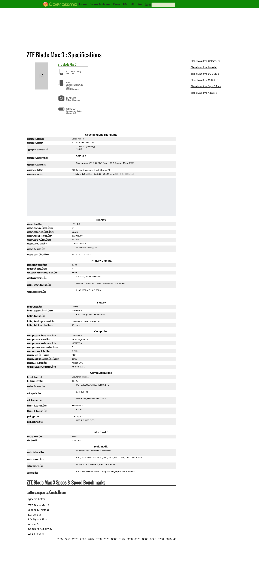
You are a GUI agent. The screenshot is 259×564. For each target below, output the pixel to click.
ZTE (60, 64)
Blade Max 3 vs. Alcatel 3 (204, 93)
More (139, 4)
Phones (116, 4)
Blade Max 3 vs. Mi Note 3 (204, 80)
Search (147, 4)
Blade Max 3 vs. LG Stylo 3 (205, 74)
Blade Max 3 (69, 64)
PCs (125, 4)
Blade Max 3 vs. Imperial (204, 67)
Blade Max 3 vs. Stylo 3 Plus (206, 86)
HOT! (132, 4)
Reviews (83, 4)
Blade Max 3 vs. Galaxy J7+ (205, 61)
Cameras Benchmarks (100, 4)
